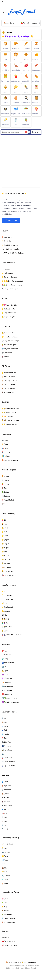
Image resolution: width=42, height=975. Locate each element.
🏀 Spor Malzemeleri (10, 460)
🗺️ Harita (5, 734)
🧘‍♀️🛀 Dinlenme (8, 631)
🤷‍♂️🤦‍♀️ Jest (5, 623)
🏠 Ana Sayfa (9, 23)
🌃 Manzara (6, 746)
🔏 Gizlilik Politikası (28, 962)
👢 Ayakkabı (6, 786)
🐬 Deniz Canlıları (8, 918)
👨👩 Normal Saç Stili (10, 408)
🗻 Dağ (4, 730)
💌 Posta (5, 860)
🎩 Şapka (5, 797)
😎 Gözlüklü (6, 559)
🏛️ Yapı (4, 718)
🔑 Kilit (4, 872)
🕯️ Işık (4, 848)
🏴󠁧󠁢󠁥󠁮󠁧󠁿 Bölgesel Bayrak (9, 945)
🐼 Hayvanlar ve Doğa (10, 341)
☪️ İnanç (5, 674)
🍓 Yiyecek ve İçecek (29, 23)
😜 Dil (4, 520)
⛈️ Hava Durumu (8, 762)
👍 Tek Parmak (7, 607)
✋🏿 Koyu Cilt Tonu (8, 392)
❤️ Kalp (5, 651)
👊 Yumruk (6, 611)
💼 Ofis (4, 868)
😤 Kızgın (5, 548)
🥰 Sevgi (5, 528)
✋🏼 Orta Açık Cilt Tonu (10, 380)
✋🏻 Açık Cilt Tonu (8, 377)
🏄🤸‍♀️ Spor (6, 456)
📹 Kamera (6, 852)
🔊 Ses (4, 825)
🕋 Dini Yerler (7, 742)
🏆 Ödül (5, 444)
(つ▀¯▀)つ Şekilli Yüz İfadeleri (13, 253)
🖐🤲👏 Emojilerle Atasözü (12, 281)
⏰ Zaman (5, 738)
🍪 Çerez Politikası (13, 962)
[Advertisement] (21, 161)
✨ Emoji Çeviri (7, 241)
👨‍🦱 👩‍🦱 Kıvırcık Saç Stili (10, 420)
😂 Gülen (5, 532)
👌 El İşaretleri (7, 595)
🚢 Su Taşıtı (6, 754)
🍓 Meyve (5, 484)
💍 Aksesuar (6, 790)
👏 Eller (5, 603)
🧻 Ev (4, 864)
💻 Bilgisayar (7, 805)
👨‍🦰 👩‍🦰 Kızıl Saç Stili (9, 416)
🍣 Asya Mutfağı (8, 500)
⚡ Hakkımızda (11, 220)
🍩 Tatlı (4, 488)
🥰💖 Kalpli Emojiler (9, 305)
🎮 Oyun (5, 440)
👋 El (4, 591)
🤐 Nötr (4, 552)
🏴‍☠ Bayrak (5, 937)
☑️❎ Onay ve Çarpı (9, 698)
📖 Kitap (5, 813)
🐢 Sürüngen (7, 914)
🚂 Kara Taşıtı (7, 750)
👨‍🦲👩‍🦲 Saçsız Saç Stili (10, 412)
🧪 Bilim (5, 880)
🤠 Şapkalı (6, 563)
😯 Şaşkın (5, 540)
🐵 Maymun (6, 567)
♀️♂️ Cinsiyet (7, 678)
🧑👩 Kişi (5, 619)
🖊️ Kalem (5, 809)
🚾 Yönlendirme (8, 663)
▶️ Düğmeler (7, 682)
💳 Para (5, 856)
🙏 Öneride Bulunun (9, 277)
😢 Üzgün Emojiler (9, 313)
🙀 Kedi (4, 524)
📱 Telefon (6, 801)
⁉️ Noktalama (7, 655)
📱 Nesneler (6, 357)
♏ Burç (5, 659)
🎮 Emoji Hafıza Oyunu (10, 289)
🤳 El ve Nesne (7, 599)
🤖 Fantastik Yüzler (9, 575)
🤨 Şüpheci (6, 555)
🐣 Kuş (4, 907)
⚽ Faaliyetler (7, 353)
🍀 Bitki (4, 903)
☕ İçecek (5, 480)
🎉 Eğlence (6, 452)
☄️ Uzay (5, 726)
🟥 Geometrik (7, 694)
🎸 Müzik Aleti (7, 844)
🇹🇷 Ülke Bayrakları (9, 941)
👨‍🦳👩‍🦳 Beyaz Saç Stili (10, 424)
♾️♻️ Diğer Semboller (10, 702)
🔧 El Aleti (6, 876)
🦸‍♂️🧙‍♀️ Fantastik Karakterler (12, 635)
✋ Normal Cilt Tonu (9, 373)
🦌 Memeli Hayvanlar (10, 922)
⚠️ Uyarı (5, 671)
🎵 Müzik (5, 829)
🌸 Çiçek (5, 899)
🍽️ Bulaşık (6, 496)
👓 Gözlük (5, 821)
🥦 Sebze (5, 492)
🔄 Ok (4, 667)
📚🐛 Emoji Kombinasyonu (12, 285)
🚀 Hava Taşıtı (7, 758)
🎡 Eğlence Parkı (8, 766)
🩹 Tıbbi (5, 884)
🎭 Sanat (5, 448)
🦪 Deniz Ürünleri (8, 504)
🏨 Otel (4, 722)
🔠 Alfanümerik (8, 686)
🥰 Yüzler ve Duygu (9, 333)
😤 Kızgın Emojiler (8, 317)
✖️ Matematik (7, 690)
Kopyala (36, 132)
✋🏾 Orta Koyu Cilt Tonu (10, 388)
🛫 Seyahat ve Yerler (10, 349)
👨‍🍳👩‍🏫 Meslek (7, 627)
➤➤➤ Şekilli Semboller (10, 249)
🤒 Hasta (5, 536)
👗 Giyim (5, 782)
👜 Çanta (5, 794)
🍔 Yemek (5, 476)
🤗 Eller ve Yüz (7, 571)
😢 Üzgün (5, 544)
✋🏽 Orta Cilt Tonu (8, 384)
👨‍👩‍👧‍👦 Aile (4, 615)
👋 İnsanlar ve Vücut (9, 337)
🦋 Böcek (5, 910)
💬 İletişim (6, 269)
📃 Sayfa (5, 817)
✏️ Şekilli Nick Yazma (10, 245)
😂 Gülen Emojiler (9, 309)
